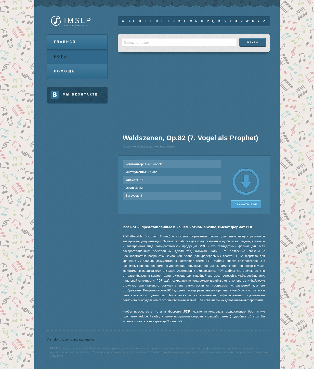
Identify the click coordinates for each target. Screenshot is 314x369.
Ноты (61, 56)
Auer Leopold (167, 146)
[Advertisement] (153, 95)
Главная (65, 42)
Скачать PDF (246, 204)
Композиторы (145, 146)
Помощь (64, 71)
